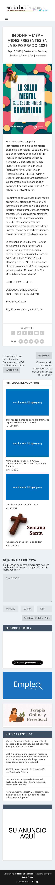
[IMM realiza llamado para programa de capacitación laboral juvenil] (27, 402)
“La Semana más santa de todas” (24, 541)
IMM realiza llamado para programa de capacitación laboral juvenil (27, 421)
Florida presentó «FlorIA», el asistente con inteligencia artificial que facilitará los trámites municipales (27, 794)
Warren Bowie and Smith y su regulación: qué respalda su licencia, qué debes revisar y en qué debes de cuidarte (27, 744)
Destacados (30, 51)
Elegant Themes (25, 873)
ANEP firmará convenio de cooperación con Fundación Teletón (25, 770)
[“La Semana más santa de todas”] (27, 525)
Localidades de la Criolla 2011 (22, 504)
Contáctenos (23, 881)
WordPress (27, 877)
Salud (24, 55)
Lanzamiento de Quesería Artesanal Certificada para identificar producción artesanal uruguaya (26, 782)
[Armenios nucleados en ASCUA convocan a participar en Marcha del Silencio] (27, 443)
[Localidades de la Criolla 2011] (27, 487)
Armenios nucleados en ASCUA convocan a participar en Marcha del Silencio (26, 463)
